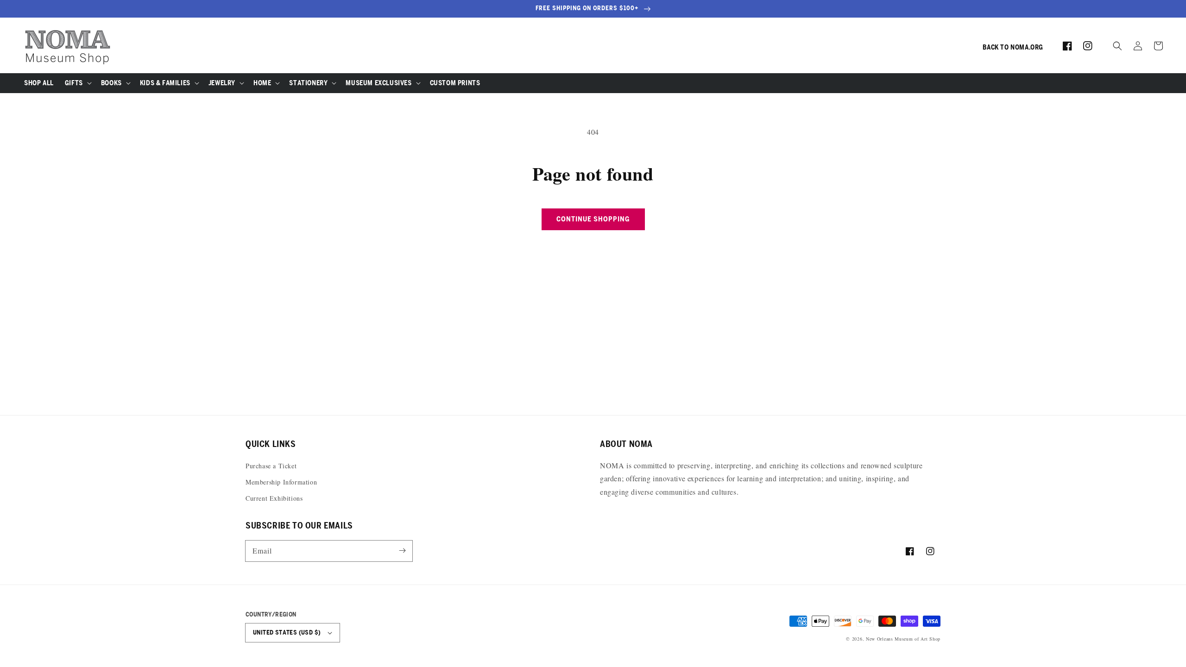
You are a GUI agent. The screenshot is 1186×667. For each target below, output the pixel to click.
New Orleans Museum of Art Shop (903, 639)
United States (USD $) (287, 632)
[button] (1117, 46)
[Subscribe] (402, 551)
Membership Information (281, 482)
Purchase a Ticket (271, 465)
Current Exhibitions (274, 498)
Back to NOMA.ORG (1013, 47)
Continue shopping (593, 219)
